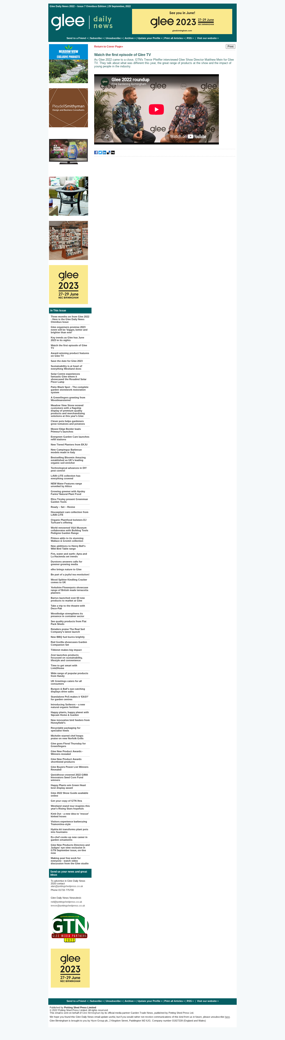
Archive (129, 38)
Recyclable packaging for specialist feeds (65, 729)
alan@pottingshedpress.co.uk (67, 886)
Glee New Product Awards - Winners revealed (67, 752)
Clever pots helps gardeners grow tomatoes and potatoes (68, 422)
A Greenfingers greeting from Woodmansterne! (68, 399)
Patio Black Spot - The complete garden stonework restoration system (69, 390)
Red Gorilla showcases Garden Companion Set (69, 643)
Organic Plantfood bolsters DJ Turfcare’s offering (68, 521)
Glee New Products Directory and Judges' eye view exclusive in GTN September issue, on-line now (70, 849)
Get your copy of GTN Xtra (66, 800)
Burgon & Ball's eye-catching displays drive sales (68, 690)
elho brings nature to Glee (66, 569)
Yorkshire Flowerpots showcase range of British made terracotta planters (69, 590)
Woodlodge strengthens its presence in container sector (67, 615)
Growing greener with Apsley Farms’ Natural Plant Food (68, 492)
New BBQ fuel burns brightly (68, 637)
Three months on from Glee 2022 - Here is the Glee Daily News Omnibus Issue (70, 319)
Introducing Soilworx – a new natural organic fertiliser (68, 705)
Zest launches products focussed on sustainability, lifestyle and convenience (66, 658)
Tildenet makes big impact (66, 650)
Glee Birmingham (91, 1012)
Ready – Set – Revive (63, 507)
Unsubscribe (113, 38)
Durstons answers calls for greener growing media (66, 563)
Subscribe (96, 38)
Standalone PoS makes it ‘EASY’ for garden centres (69, 698)
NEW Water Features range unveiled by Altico (66, 485)
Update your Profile (149, 38)
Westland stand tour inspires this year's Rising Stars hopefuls (70, 807)
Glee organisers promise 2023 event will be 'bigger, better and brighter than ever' (69, 330)
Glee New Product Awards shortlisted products (66, 760)
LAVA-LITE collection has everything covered (65, 477)
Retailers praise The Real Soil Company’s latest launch (68, 630)
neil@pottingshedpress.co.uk (66, 901)
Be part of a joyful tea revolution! (70, 574)
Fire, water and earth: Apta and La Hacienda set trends (69, 555)
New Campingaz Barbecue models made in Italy (66, 451)
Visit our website (207, 38)
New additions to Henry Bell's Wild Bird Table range (68, 547)
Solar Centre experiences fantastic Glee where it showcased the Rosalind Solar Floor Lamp (68, 378)
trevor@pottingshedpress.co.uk (68, 905)
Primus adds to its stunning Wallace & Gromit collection (67, 539)
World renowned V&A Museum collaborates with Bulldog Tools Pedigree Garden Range (69, 530)
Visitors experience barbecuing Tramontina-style (69, 823)
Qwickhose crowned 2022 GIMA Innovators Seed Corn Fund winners (69, 777)
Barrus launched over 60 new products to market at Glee (68, 599)
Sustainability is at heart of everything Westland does (66, 367)
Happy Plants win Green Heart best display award (68, 786)
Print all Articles (173, 38)
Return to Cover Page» (108, 46)
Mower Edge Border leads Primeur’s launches (66, 430)
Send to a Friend (76, 38)
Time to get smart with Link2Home (64, 666)
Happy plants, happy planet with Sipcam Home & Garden (70, 713)
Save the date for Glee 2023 (67, 361)
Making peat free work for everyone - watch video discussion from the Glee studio (70, 861)
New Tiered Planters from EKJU (69, 444)
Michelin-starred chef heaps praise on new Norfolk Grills (67, 737)
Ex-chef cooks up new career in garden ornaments (69, 838)
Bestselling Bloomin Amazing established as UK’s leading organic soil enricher (68, 460)
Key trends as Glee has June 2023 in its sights (67, 339)
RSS (189, 38)
